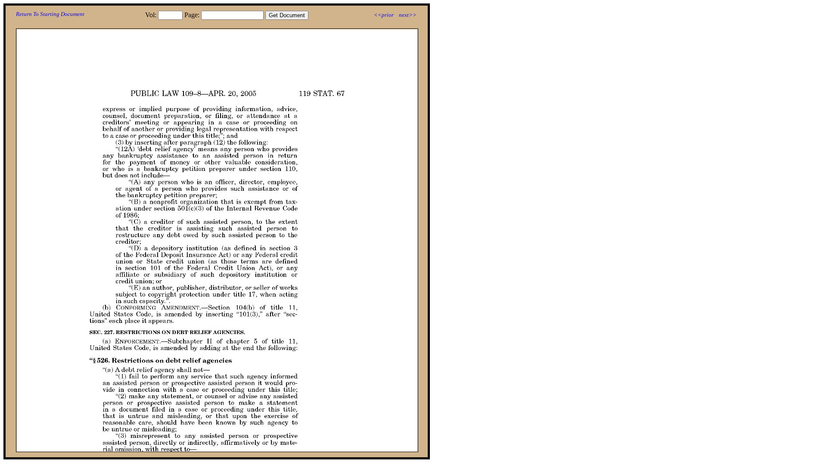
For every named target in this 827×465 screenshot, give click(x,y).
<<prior (384, 15)
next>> (408, 15)
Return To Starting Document (50, 14)
